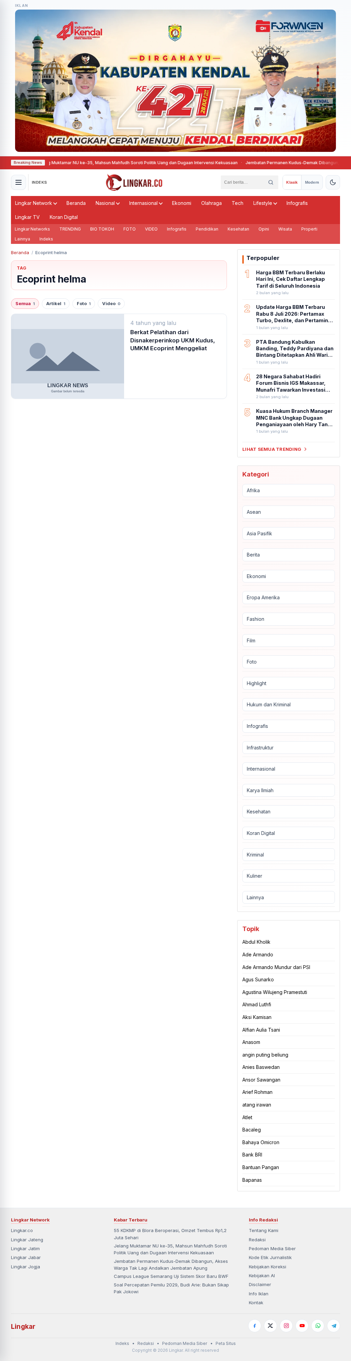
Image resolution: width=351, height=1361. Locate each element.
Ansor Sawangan (261, 1080)
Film (251, 640)
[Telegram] (333, 1325)
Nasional (105, 203)
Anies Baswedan (261, 1067)
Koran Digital (64, 217)
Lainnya (22, 238)
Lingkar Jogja (25, 1266)
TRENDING (70, 229)
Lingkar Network (33, 203)
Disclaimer (260, 1284)
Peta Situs (226, 1343)
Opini (263, 229)
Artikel (55, 303)
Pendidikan (207, 229)
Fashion (255, 619)
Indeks (46, 238)
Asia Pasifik (259, 533)
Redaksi (257, 1239)
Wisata (285, 229)
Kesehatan (238, 229)
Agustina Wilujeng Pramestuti (274, 992)
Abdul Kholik (256, 942)
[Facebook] (254, 1325)
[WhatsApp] (317, 1325)
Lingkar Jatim (25, 1248)
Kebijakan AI (262, 1275)
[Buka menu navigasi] (18, 182)
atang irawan (256, 1105)
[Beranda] (134, 182)
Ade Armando (257, 954)
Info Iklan (258, 1293)
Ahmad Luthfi (256, 1004)
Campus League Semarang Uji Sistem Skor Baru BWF (171, 1276)
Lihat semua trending (271, 449)
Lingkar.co (22, 1230)
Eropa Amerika (263, 597)
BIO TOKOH (102, 229)
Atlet (247, 1117)
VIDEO (151, 229)
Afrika (253, 490)
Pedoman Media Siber (272, 1248)
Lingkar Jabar (26, 1257)
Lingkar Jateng (27, 1239)
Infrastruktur (260, 747)
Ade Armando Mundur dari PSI (276, 967)
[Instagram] (286, 1325)
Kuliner (254, 876)
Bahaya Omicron (260, 1142)
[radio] (292, 182)
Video (111, 303)
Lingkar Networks (32, 229)
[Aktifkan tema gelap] (333, 182)
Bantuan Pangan (260, 1167)
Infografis (297, 203)
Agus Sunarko (258, 979)
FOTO (129, 229)
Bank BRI (252, 1154)
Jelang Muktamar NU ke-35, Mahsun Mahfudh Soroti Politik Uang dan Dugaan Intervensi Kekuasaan (108, 162)
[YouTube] (301, 1325)
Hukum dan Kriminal (269, 704)
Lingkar (23, 1326)
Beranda (76, 203)
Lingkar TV (27, 217)
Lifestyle (262, 203)
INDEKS (39, 182)
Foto (83, 303)
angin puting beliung (265, 1055)
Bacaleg (251, 1130)
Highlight (256, 683)
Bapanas (252, 1180)
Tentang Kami (263, 1230)
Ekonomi (181, 203)
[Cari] (270, 182)
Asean (254, 512)
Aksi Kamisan (256, 1017)
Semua (25, 303)
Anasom (251, 1042)
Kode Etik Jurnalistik (270, 1257)
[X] (270, 1325)
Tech (237, 203)
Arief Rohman (257, 1092)
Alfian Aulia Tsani (261, 1030)
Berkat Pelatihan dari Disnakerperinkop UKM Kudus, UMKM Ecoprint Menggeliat (172, 340)
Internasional (143, 203)
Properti (309, 229)
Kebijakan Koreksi (267, 1266)
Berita (253, 555)
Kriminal (255, 855)
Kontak (256, 1302)
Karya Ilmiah (260, 790)
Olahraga (211, 203)
